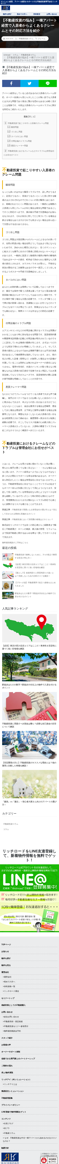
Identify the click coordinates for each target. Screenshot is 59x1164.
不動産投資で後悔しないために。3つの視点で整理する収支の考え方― (36, 556)
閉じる (32, 117)
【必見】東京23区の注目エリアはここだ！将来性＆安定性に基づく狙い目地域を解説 (35, 566)
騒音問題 (13, 127)
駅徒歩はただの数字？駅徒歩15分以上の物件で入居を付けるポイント (35, 595)
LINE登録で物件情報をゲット (13, 1112)
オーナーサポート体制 (10, 1052)
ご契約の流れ (7, 1066)
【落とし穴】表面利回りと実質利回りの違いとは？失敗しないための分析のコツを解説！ (34, 574)
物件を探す (6, 958)
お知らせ (5, 951)
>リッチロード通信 (11, 991)
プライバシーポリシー (10, 1105)
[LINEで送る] (48, 83)
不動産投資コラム (26, 38)
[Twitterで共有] (29, 83)
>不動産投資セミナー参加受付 (15, 1026)
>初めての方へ (9, 982)
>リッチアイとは (10, 1084)
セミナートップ (7, 998)
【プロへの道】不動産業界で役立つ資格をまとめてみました (35, 584)
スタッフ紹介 (7, 1038)
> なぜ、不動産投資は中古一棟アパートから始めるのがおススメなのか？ (30, 1139)
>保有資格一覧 (9, 986)
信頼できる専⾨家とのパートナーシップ (18, 1059)
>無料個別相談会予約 (12, 1031)
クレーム (41, 38)
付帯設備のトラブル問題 (19, 141)
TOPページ (6, 944)
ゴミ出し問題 (14, 132)
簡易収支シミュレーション (12, 1091)
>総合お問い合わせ (11, 1017)
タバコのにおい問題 (17, 136)
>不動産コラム (9, 1133)
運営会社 (5, 972)
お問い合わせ (7, 1012)
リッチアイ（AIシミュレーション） (16, 1079)
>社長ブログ (8, 1123)
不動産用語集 (7, 1098)
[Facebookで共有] (11, 83)
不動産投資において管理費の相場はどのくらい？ (32, 519)
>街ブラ (6, 1128)
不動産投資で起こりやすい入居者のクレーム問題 (27, 123)
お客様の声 (6, 1045)
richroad (7, 55)
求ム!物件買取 (7, 1072)
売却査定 (36, 14)
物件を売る (6, 965)
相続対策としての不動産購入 (13, 1005)
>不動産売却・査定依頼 (13, 1021)
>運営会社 (7, 977)
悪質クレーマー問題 (17, 146)
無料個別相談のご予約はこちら (15, 543)
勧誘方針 (5, 1148)
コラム (15, 55)
